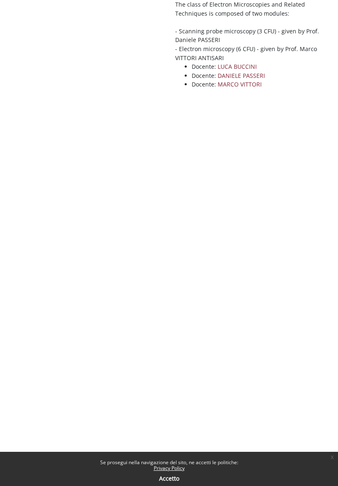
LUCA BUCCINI (237, 66)
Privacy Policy (169, 468)
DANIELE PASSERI (241, 75)
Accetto (169, 478)
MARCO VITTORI (240, 84)
